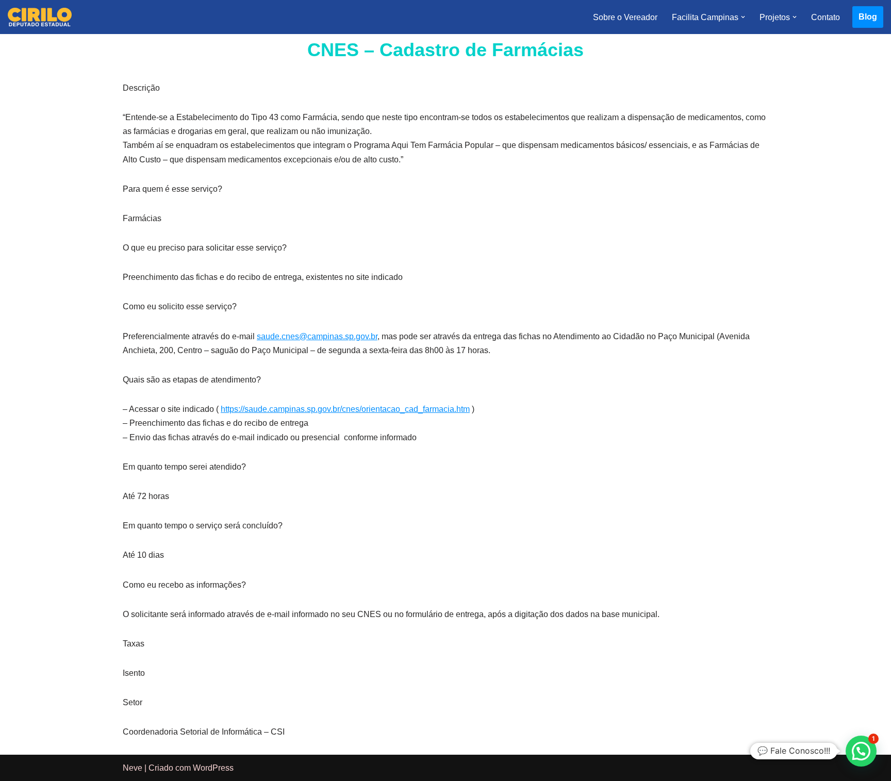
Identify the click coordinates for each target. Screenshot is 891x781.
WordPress (213, 767)
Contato (825, 17)
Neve (132, 767)
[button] (743, 17)
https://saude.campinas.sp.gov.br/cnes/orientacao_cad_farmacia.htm (345, 409)
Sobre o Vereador (625, 17)
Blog (868, 16)
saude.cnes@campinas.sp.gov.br (317, 336)
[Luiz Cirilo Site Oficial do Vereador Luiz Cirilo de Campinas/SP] (40, 17)
